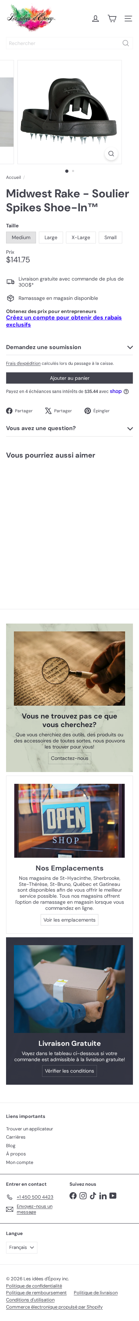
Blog (10, 1146)
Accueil (13, 177)
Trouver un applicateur (29, 1129)
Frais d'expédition (23, 363)
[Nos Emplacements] (69, 821)
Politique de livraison (96, 1293)
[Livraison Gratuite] (69, 989)
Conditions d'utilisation (30, 1300)
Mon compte (19, 1162)
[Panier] (112, 18)
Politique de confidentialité (34, 1286)
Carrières (16, 1137)
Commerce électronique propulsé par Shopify (54, 1307)
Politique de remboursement (36, 1293)
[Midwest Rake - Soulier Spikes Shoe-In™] (44, 522)
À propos (16, 1154)
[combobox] (69, 43)
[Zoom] (111, 153)
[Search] (126, 43)
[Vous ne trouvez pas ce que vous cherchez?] (69, 668)
